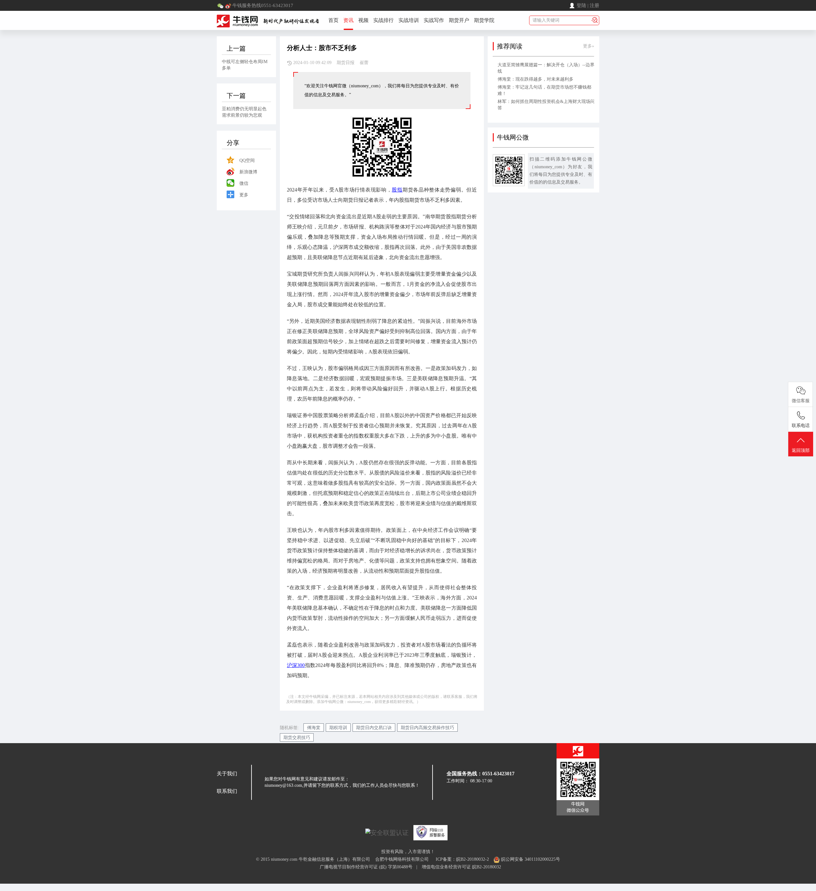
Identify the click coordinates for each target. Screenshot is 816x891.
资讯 (348, 20)
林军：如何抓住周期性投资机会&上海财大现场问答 (546, 104)
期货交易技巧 (296, 737)
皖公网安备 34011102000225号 (530, 859)
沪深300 (296, 665)
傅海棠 (313, 727)
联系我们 (227, 791)
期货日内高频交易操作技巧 (427, 727)
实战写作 (434, 20)
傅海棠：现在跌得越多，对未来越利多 (535, 79)
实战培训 (408, 20)
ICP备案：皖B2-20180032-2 (462, 859)
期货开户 (459, 20)
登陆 (581, 5)
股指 (397, 189)
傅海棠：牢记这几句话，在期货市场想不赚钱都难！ (544, 90)
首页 (333, 20)
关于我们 (227, 773)
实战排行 (383, 20)
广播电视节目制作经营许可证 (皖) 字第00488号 (368, 867)
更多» (588, 46)
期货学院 (484, 20)
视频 (363, 20)
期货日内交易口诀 (374, 727)
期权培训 (338, 727)
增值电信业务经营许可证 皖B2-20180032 (461, 867)
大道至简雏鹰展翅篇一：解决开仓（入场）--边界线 (546, 68)
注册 (594, 5)
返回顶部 (801, 450)
